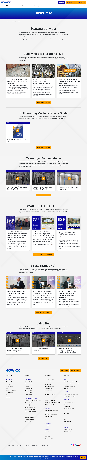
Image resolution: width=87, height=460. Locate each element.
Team (7, 388)
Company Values (9, 386)
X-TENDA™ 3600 (28, 395)
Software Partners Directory (51, 414)
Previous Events (67, 431)
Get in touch (70, 2)
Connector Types (29, 422)
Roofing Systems (48, 388)
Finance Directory (48, 416)
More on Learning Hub (43, 102)
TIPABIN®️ (27, 405)
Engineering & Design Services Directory (51, 411)
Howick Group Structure (11, 390)
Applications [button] (21, 6)
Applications (48, 376)
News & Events (68, 414)
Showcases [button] (44, 6)
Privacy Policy (20, 445)
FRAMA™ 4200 (28, 384)
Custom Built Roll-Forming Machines (33, 400)
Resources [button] (53, 6)
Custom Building (48, 390)
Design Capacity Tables (69, 408)
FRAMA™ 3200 (28, 382)
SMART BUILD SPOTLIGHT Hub (71, 394)
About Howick (9, 382)
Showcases (47, 420)
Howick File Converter (49, 404)
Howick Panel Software (50, 400)
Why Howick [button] (4, 6)
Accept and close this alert (70, 456)
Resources (66, 376)
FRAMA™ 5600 (28, 386)
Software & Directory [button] (33, 6)
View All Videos (43, 358)
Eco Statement (9, 392)
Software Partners (49, 438)
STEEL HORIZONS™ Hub (69, 396)
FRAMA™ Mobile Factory (30, 409)
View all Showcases (49, 426)
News (65, 419)
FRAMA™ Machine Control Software (52, 402)
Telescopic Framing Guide (69, 386)
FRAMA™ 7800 (28, 392)
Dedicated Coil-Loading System (32, 403)
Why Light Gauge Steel (69, 388)
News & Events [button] (62, 6)
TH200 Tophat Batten (30, 407)
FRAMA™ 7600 (28, 390)
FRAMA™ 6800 (28, 388)
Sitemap (27, 445)
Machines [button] (13, 6)
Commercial (47, 436)
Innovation (8, 397)
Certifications (67, 406)
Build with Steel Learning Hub (70, 382)
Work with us (8, 395)
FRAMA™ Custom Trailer (30, 411)
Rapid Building (48, 384)
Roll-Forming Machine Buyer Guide (71, 384)
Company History (9, 384)
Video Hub (66, 404)
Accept (83, 457)
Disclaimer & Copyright (46, 445)
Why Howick (9, 376)
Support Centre (80, 2)
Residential (47, 432)
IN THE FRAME (67, 421)
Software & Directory (50, 394)
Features (66, 423)
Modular (46, 434)
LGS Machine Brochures (69, 402)
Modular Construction (49, 386)
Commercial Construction (50, 382)
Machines (27, 376)
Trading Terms (35, 445)
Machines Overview (29, 417)
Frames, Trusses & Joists (50, 380)
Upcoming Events (68, 429)
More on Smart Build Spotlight (43, 254)
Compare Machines (29, 419)
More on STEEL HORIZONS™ (43, 312)
